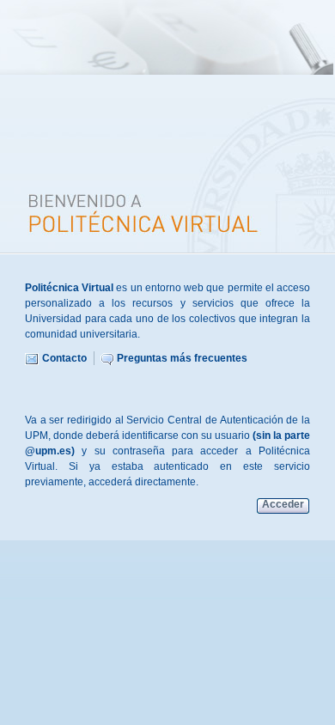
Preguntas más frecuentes (182, 358)
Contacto (64, 358)
